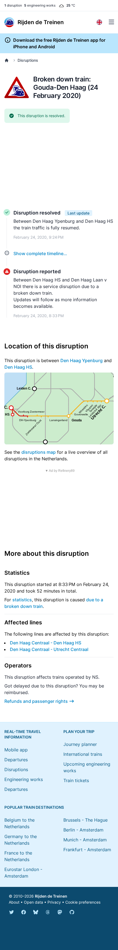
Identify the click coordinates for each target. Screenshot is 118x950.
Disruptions (28, 60)
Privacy (54, 902)
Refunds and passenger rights (36, 701)
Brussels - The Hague (85, 820)
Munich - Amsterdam (85, 839)
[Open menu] (111, 22)
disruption (13, 5)
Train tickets (76, 780)
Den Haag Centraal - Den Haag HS (45, 642)
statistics (22, 599)
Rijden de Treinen (51, 896)
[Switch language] (99, 22)
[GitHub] (72, 912)
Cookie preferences (82, 902)
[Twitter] (11, 912)
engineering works (39, 5)
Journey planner (80, 744)
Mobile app (16, 749)
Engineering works (23, 779)
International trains (82, 754)
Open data (33, 902)
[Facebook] (23, 912)
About (14, 902)
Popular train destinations (34, 807)
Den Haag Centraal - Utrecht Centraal (49, 649)
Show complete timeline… (40, 253)
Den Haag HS (18, 367)
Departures (16, 759)
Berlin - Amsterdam (83, 830)
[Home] (7, 60)
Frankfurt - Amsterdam (87, 849)
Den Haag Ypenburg (81, 360)
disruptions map (38, 452)
